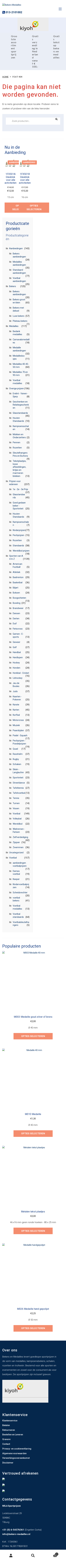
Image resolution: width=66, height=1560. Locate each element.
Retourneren (8, 1430)
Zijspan (16, 842)
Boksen (16, 592)
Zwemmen (18, 847)
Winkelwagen (50, 1553)
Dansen (16, 613)
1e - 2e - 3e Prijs (20, 489)
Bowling (16, 603)
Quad (15, 749)
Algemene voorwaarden (14, 1453)
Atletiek (16, 572)
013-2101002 (13, 12)
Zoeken (33, 1555)
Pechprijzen (18, 535)
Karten (16, 710)
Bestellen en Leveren (12, 1434)
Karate (16, 704)
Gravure (6, 1439)
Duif (15, 623)
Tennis (16, 798)
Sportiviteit (18, 777)
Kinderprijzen (19, 530)
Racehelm (18, 754)
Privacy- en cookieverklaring (16, 1448)
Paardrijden (18, 730)
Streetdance (19, 783)
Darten (16, 618)
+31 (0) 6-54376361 (13, 1529)
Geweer (16, 642)
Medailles (13, 326)
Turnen (16, 803)
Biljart (15, 587)
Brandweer (18, 608)
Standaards (18, 545)
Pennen (16, 442)
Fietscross (18, 628)
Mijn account (11, 1555)
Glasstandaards (20, 413)
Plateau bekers (20, 321)
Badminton (18, 577)
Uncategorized (16, 852)
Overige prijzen (16, 388)
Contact (6, 1444)
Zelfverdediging (20, 837)
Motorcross (18, 720)
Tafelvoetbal (19, 793)
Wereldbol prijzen (21, 550)
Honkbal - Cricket (21, 673)
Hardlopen (18, 657)
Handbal (17, 652)
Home (5, 77)
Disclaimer (7, 1462)
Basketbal (17, 582)
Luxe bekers (18, 316)
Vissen (16, 808)
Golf (15, 647)
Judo (15, 691)
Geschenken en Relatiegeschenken (21, 404)
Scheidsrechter (20, 892)
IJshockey (17, 678)
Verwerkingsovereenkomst (16, 1458)
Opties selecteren (34, 207)
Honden (16, 668)
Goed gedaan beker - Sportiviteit (19, 505)
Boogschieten (19, 598)
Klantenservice (9, 1420)
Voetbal (16, 813)
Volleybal (17, 818)
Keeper (16, 879)
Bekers (12, 286)
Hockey (16, 662)
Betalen (6, 1425)
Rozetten (17, 447)
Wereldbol (17, 824)
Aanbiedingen (16, 248)
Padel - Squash (20, 735)
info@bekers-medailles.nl (16, 1534)
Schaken (17, 764)
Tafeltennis (18, 788)
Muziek (16, 725)
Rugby (16, 759)
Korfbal (16, 715)
